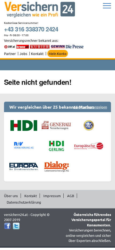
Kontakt (37, 53)
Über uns (11, 195)
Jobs (23, 53)
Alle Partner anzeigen (90, 107)
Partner (10, 53)
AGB (70, 195)
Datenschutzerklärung (24, 202)
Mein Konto (58, 53)
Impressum (52, 195)
